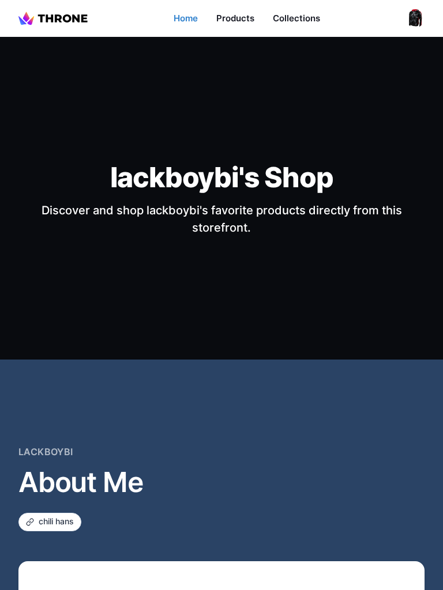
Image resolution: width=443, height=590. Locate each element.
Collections (296, 18)
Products (235, 18)
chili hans (56, 521)
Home (186, 18)
